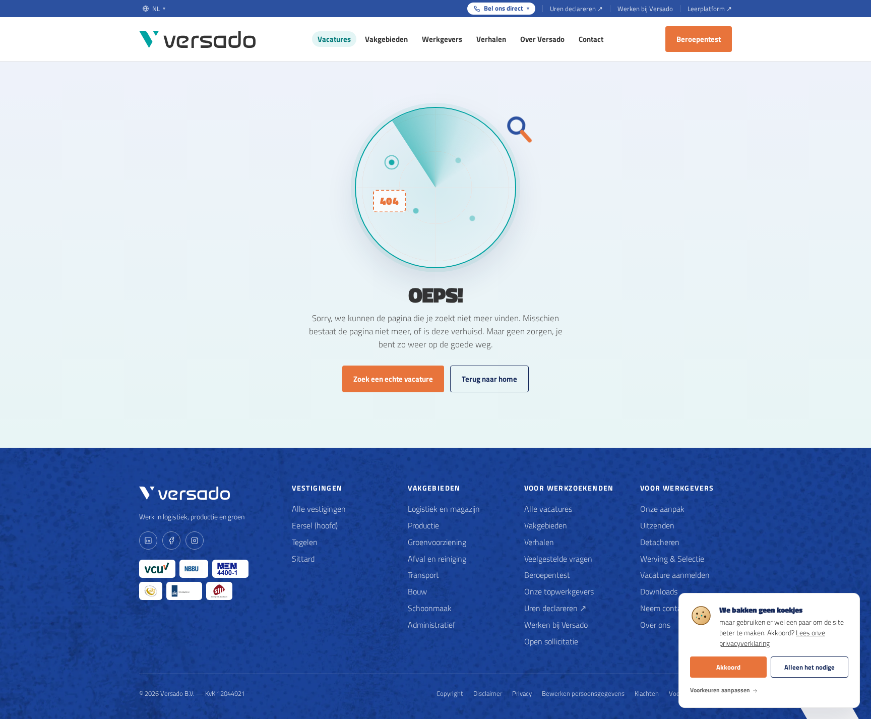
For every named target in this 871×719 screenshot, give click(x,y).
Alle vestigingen (319, 509)
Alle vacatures (548, 509)
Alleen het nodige (809, 667)
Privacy (522, 693)
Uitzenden (657, 525)
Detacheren (659, 542)
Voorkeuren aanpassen (720, 690)
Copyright (450, 693)
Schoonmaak (430, 608)
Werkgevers (442, 39)
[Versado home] (197, 39)
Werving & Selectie (672, 559)
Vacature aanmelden (675, 575)
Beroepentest (698, 39)
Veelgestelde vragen (558, 559)
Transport (423, 575)
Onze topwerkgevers (559, 591)
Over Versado (542, 39)
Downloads (658, 591)
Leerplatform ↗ (710, 9)
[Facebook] (171, 540)
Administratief (431, 625)
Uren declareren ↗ (576, 9)
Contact (591, 39)
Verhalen (491, 39)
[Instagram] (194, 540)
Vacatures (334, 39)
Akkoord (728, 667)
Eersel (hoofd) (315, 525)
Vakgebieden (386, 39)
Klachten (647, 693)
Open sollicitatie (551, 641)
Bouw (417, 591)
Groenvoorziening (437, 542)
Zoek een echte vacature (393, 379)
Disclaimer (487, 693)
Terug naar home (489, 379)
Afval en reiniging (437, 559)
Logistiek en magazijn (444, 509)
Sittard (303, 559)
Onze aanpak (662, 509)
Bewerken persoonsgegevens (583, 693)
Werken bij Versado (645, 9)
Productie (423, 525)
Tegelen (305, 542)
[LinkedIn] (148, 540)
